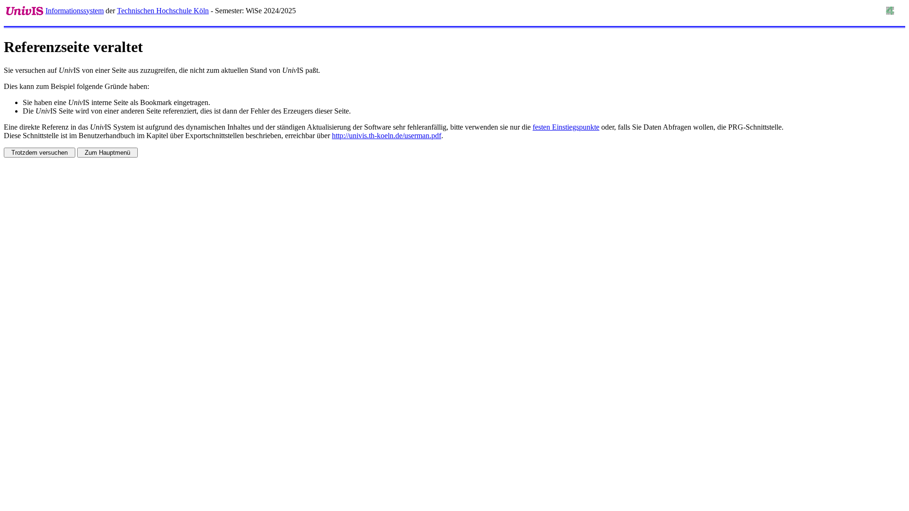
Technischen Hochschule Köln (163, 11)
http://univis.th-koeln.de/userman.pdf (386, 136)
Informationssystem (74, 11)
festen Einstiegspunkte (566, 127)
